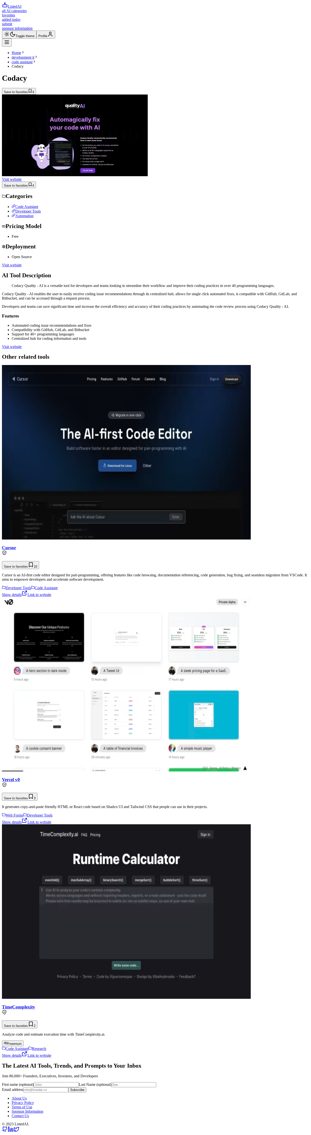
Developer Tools (28, 211)
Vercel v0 (11, 779)
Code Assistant (26, 207)
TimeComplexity (18, 1006)
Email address (12, 1089)
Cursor (9, 547)
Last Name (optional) (95, 1084)
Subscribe (77, 1090)
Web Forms (14, 815)
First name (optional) (18, 1084)
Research (39, 1049)
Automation (24, 216)
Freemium (15, 1044)
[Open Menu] (7, 43)
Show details (12, 595)
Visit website (12, 179)
